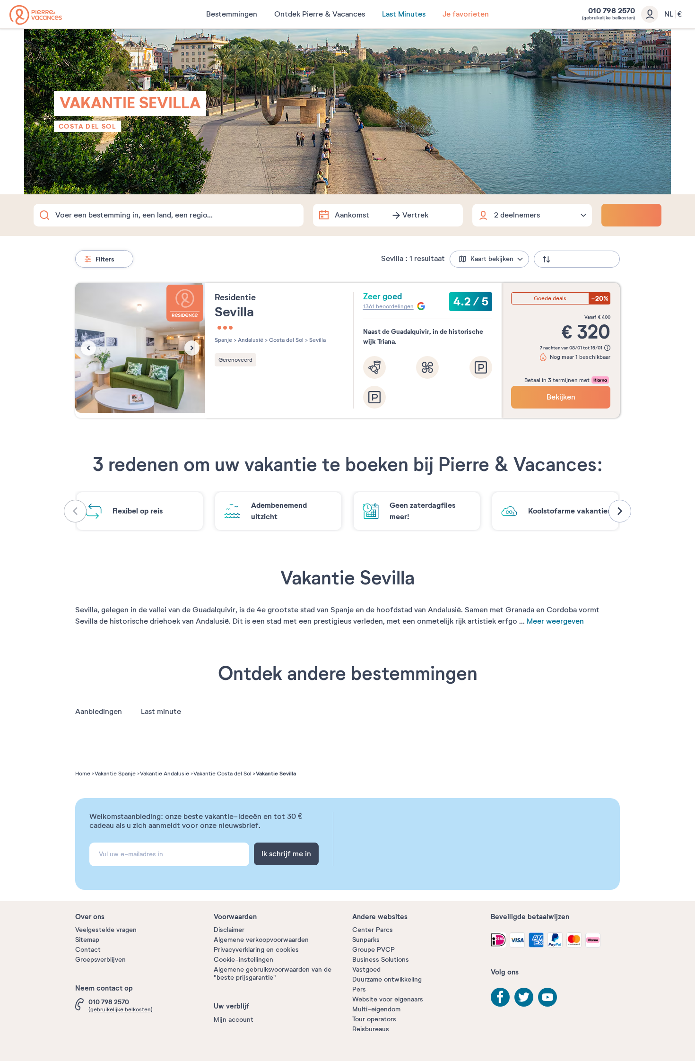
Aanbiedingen (98, 711)
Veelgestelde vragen (106, 930)
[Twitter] (523, 997)
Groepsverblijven (100, 960)
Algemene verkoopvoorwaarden (261, 940)
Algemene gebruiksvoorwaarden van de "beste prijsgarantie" (272, 973)
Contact (88, 950)
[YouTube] (547, 997)
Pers (359, 989)
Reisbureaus (370, 1029)
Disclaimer (229, 930)
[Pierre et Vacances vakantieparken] (35, 15)
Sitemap (87, 940)
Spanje (223, 340)
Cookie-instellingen (243, 960)
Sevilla (317, 340)
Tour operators (374, 1019)
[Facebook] (500, 997)
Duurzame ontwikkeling (387, 979)
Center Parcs (372, 930)
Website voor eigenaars (387, 999)
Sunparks (366, 940)
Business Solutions (380, 960)
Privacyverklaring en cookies (256, 950)
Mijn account (233, 1020)
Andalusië (249, 340)
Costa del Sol (87, 126)
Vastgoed (366, 969)
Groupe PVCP (373, 950)
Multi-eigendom (376, 1009)
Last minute (161, 711)
